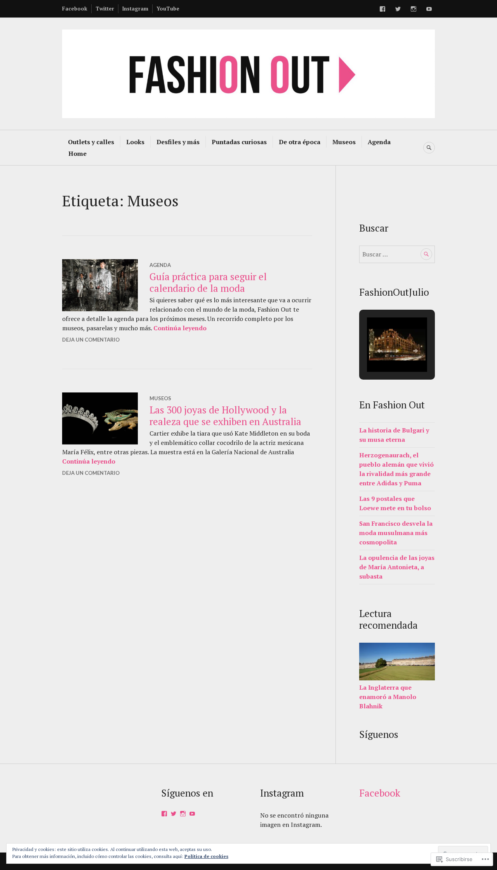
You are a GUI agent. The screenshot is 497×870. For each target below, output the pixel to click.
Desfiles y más (178, 142)
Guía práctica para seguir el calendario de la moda (208, 282)
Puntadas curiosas (239, 142)
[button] (379, 351)
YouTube (167, 8)
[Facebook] (382, 9)
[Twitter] (398, 9)
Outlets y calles (91, 142)
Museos (344, 142)
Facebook (74, 8)
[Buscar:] (397, 254)
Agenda (379, 142)
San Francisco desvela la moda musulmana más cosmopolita (396, 532)
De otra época (299, 142)
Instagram (135, 8)
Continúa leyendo (180, 328)
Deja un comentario (91, 339)
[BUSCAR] (429, 147)
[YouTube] (429, 9)
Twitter (105, 8)
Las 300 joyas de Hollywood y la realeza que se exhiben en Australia (225, 415)
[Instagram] (413, 9)
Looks (135, 142)
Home (77, 153)
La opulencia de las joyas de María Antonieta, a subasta (396, 567)
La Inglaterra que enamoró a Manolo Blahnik (387, 696)
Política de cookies (206, 856)
